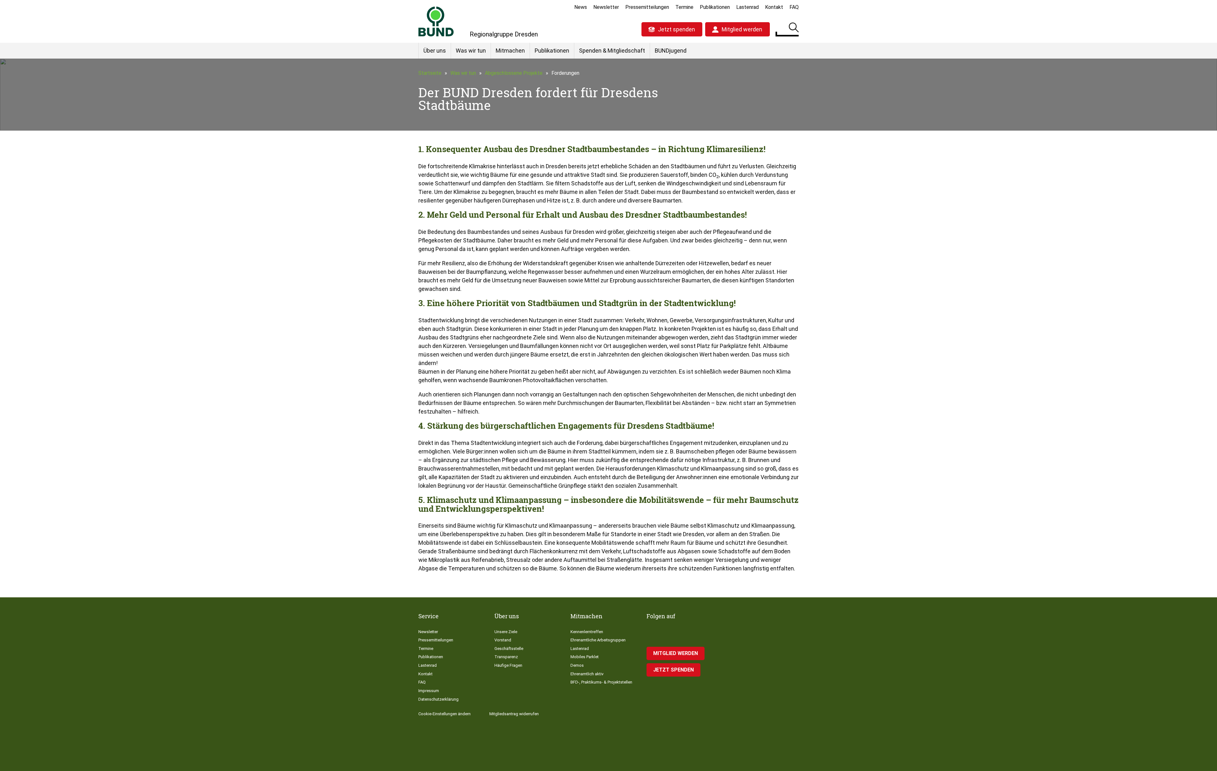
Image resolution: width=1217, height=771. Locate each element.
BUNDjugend (670, 50)
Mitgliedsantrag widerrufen (514, 713)
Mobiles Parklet (584, 656)
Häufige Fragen (508, 665)
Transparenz (506, 656)
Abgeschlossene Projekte (514, 73)
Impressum (428, 690)
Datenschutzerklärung (438, 699)
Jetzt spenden (676, 29)
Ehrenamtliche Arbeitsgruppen (598, 640)
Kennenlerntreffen (586, 631)
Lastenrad (747, 7)
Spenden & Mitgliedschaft (612, 50)
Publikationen (715, 7)
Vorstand (502, 640)
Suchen (794, 28)
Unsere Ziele (505, 631)
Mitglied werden (742, 29)
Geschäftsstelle (508, 648)
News (580, 7)
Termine (684, 7)
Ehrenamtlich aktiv (586, 673)
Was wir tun (471, 50)
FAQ (794, 7)
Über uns (434, 50)
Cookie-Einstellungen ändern (444, 713)
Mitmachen (510, 50)
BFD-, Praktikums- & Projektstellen (601, 682)
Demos (577, 665)
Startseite (429, 73)
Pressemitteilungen (647, 7)
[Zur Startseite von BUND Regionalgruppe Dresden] (436, 21)
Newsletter (606, 7)
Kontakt (774, 7)
